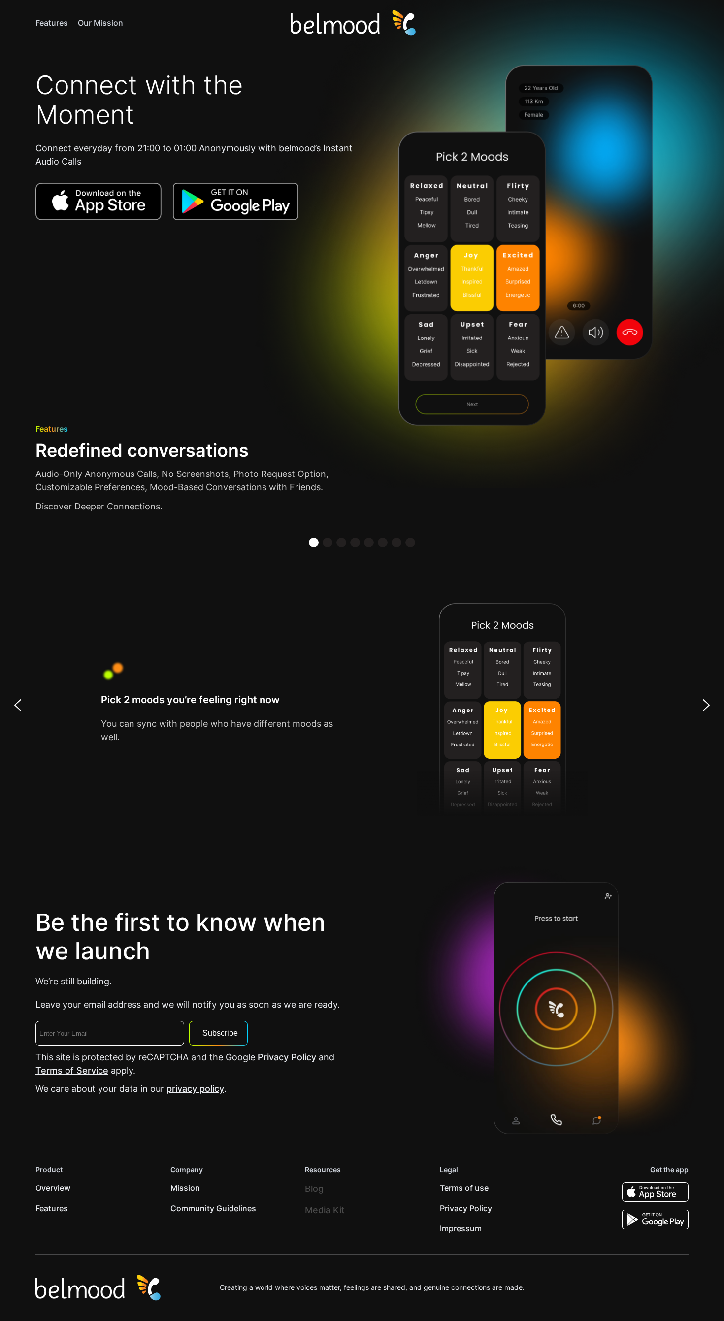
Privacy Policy (287, 1057)
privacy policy (195, 1089)
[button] (314, 542)
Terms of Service (71, 1070)
